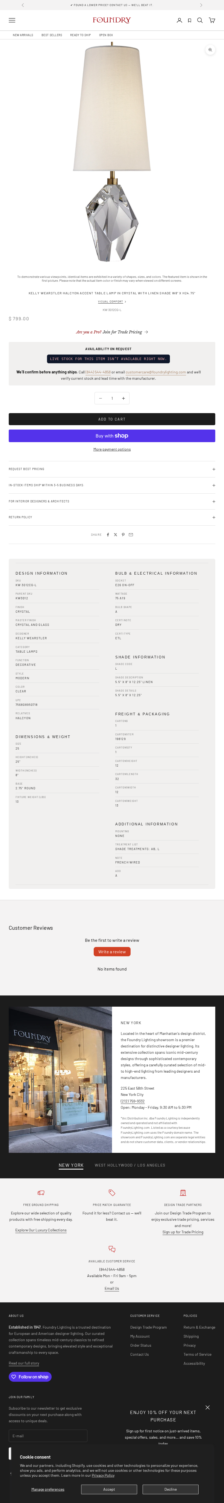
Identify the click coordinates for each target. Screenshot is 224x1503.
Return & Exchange (199, 1327)
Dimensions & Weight (43, 737)
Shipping (191, 1336)
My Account (140, 1336)
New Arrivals (23, 35)
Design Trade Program (148, 1327)
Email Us (112, 1288)
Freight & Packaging (142, 714)
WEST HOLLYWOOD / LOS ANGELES (130, 1165)
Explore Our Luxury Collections (41, 1230)
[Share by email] (131, 534)
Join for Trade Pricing (109, 332)
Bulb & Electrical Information (156, 573)
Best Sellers (52, 35)
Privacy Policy (103, 1475)
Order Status (140, 1345)
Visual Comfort (110, 301)
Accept (109, 1489)
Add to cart (112, 419)
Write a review (112, 951)
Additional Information (146, 824)
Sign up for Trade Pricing (183, 1232)
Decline (170, 1489)
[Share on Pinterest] (123, 534)
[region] (112, 151)
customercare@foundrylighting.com (156, 372)
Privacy (190, 1345)
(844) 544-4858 (98, 372)
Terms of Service (197, 1354)
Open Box (106, 35)
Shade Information (140, 657)
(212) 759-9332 (133, 1101)
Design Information (42, 573)
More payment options (112, 449)
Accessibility (194, 1363)
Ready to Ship (80, 35)
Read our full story (24, 1363)
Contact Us (139, 1354)
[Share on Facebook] (108, 534)
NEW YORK (71, 1165)
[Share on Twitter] (115, 534)
